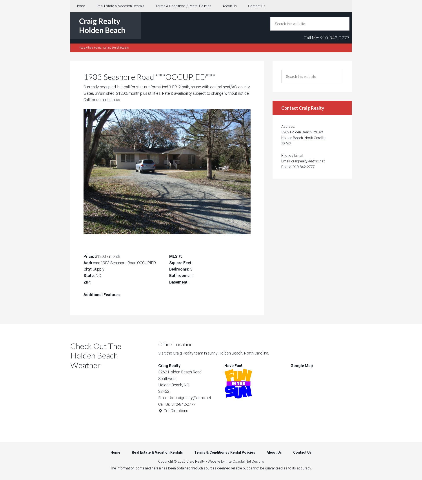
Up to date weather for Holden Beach (93, 403)
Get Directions (175, 410)
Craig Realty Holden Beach (102, 25)
